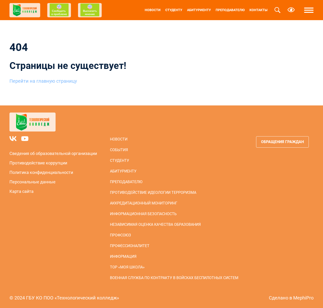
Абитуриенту (199, 10)
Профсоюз (120, 235)
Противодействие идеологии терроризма (153, 192)
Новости (153, 10)
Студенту (173, 10)
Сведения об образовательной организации (53, 153)
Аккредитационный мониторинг (143, 203)
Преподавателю (230, 10)
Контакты (258, 10)
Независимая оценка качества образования (155, 224)
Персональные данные (32, 181)
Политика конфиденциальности (41, 172)
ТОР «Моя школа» (127, 267)
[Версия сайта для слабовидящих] (291, 10)
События (119, 150)
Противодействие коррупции (38, 162)
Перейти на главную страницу (43, 81)
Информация (123, 256)
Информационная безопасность (143, 214)
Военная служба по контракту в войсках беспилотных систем (174, 278)
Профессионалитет (129, 246)
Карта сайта (21, 191)
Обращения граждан (282, 142)
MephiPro (303, 298)
